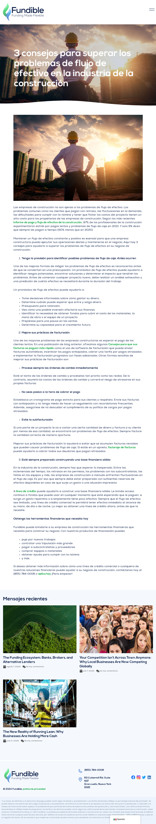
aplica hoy (44, 574)
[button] (101, 10)
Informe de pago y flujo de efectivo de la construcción (47, 222)
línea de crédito (26, 491)
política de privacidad (34, 789)
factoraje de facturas (122, 447)
